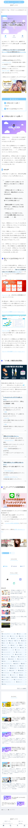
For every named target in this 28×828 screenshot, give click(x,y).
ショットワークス (6, 62)
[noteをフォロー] (14, 583)
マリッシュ (7, 405)
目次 (13, 99)
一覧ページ (20, 821)
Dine (5, 448)
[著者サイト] (7, 579)
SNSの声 (7, 105)
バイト (12, 553)
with (6, 424)
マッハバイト (5, 295)
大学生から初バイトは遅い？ (13, 103)
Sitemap (20, 823)
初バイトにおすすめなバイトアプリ (15, 108)
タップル (6, 418)
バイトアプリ (6, 553)
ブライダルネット (9, 470)
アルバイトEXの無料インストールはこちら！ (13, 351)
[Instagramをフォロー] (20, 579)
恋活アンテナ (8, 821)
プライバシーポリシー (8, 823)
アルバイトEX (5, 70)
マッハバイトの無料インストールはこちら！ (13, 311)
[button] (25, 385)
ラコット (4, 66)
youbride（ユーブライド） (11, 477)
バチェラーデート (9, 440)
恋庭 (5, 411)
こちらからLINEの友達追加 (12, 523)
